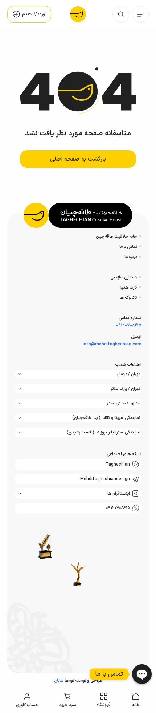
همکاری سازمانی (123, 277)
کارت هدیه (128, 287)
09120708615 (128, 325)
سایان (58, 680)
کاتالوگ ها (128, 298)
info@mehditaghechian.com (112, 344)
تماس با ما (128, 247)
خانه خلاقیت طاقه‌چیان (116, 236)
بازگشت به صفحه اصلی (78, 159)
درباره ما (130, 257)
